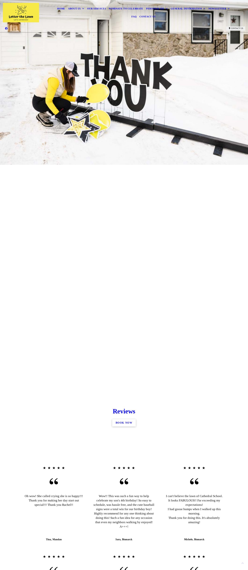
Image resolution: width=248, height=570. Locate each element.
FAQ (134, 16)
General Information (186, 8)
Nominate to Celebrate (126, 8)
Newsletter (217, 8)
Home (61, 8)
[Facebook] (6, 28)
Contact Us (147, 16)
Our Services (96, 8)
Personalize (155, 8)
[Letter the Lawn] (21, 12)
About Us (74, 8)
